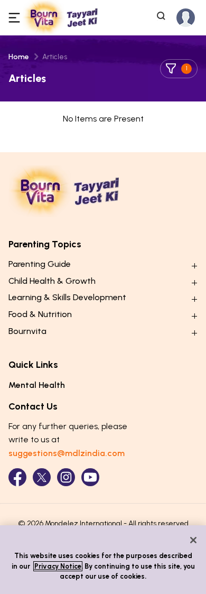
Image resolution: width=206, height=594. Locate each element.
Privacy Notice (57, 566)
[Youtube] (90, 477)
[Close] (193, 540)
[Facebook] (17, 477)
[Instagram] (66, 477)
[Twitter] (42, 477)
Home (18, 56)
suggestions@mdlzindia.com (66, 453)
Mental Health (36, 385)
